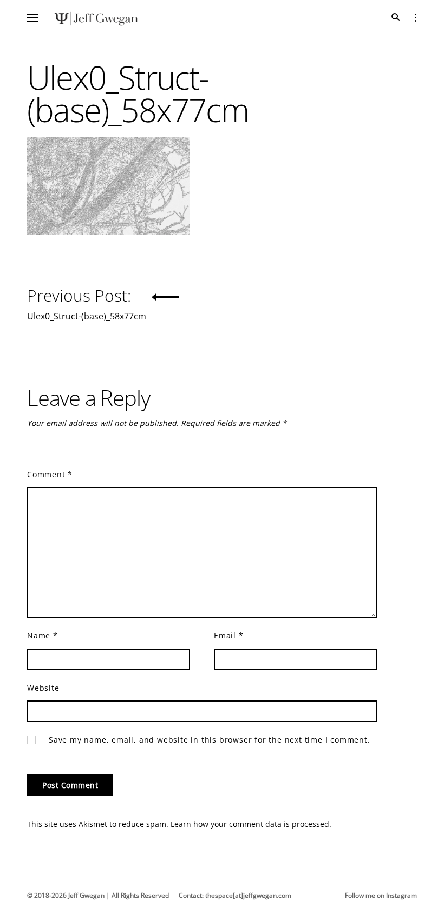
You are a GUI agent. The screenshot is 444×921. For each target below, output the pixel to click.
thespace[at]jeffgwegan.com (248, 895)
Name (42, 635)
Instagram (401, 895)
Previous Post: (86, 301)
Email (229, 635)
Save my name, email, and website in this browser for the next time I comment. (209, 740)
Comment (50, 474)
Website (43, 688)
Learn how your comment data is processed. (251, 824)
